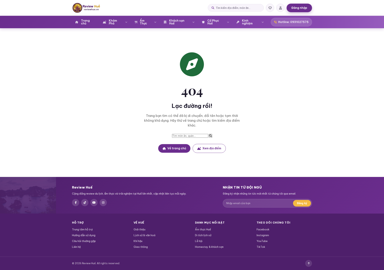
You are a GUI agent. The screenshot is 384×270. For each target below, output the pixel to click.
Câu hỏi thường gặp (84, 241)
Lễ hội (198, 241)
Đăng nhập (299, 8)
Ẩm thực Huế (203, 229)
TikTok (261, 246)
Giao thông (141, 246)
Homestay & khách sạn (209, 246)
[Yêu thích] (270, 8)
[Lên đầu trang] (308, 263)
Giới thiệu (139, 229)
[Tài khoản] (280, 8)
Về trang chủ (176, 148)
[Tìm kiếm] (210, 136)
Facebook (263, 229)
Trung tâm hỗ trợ (82, 229)
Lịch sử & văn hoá (144, 235)
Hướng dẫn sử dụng (83, 235)
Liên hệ (76, 246)
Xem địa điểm (211, 148)
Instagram (263, 235)
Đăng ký (302, 203)
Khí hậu (138, 241)
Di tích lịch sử (203, 235)
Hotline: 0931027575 (293, 22)
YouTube (262, 241)
